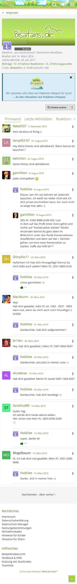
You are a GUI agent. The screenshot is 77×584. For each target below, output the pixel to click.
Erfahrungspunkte (61, 64)
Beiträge (7, 64)
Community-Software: (39, 571)
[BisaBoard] (8, 4)
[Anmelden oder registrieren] (63, 4)
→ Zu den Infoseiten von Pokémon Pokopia (38, 97)
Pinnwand (13, 118)
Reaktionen (65, 118)
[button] (72, 4)
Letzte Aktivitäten (38, 118)
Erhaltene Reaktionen (31, 64)
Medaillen (16, 67)
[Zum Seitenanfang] (71, 578)
